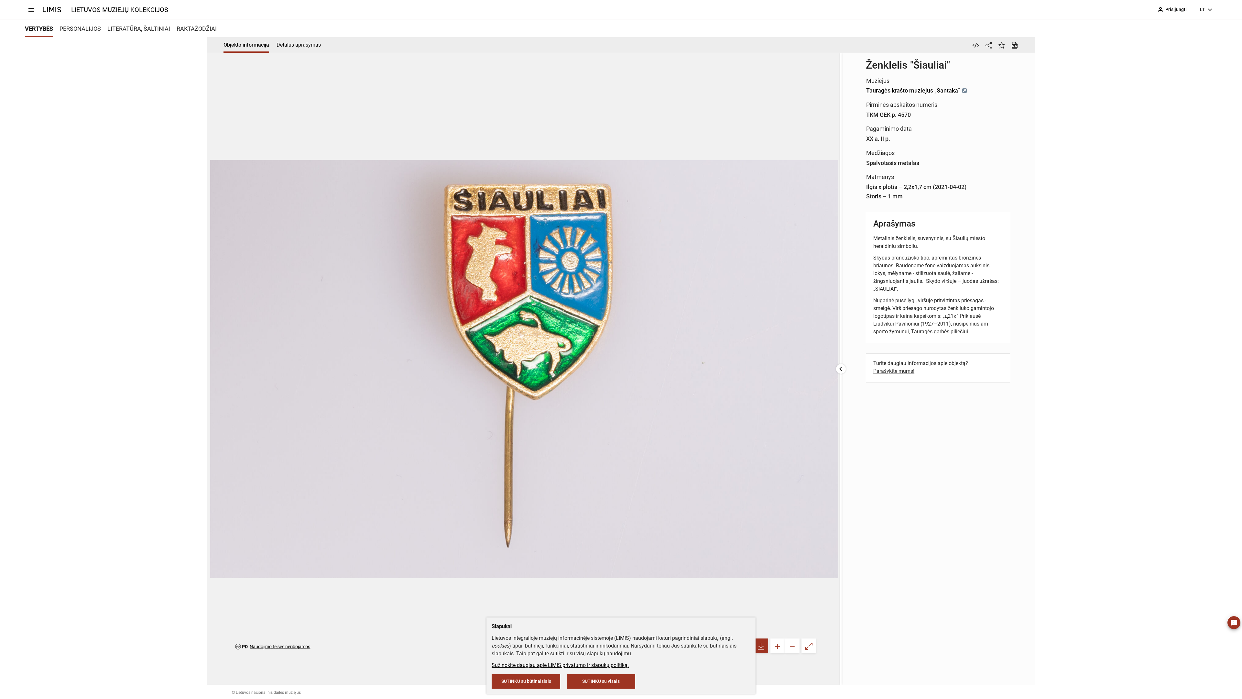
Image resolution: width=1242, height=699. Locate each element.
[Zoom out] (792, 645)
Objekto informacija (246, 45)
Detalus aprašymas (299, 45)
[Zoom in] (777, 645)
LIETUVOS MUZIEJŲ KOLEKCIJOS (119, 10)
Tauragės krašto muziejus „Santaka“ (914, 90)
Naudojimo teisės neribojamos (280, 646)
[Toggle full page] (808, 645)
